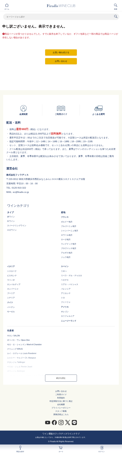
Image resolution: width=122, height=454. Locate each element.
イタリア (11, 266)
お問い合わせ (61, 391)
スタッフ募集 (61, 411)
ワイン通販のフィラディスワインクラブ (61, 433)
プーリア (11, 293)
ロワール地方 (66, 235)
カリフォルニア (67, 316)
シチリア (11, 298)
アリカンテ (66, 293)
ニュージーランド (68, 321)
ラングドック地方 (68, 244)
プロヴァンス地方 (68, 248)
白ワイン (11, 221)
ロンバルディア (13, 284)
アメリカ (65, 307)
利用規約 (61, 398)
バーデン (11, 307)
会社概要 (61, 404)
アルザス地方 (66, 253)
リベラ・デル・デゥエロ (71, 275)
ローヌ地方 (66, 239)
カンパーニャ (13, 289)
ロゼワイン (12, 230)
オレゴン (65, 312)
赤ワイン (11, 217)
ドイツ (10, 302)
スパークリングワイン (16, 225)
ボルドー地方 (66, 222)
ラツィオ (11, 280)
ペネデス (65, 280)
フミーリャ (66, 302)
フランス (65, 217)
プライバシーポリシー (61, 408)
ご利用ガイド (61, 394)
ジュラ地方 (66, 257)
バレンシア (66, 289)
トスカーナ (12, 271)
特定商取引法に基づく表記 (61, 401)
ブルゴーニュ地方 (68, 226)
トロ (63, 298)
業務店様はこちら (61, 414)
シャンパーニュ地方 (69, 231)
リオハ (64, 271)
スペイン (65, 266)
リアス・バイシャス (69, 284)
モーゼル (11, 312)
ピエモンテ (12, 275)
